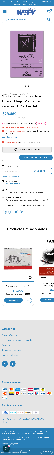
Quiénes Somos (9, 335)
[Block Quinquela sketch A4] (28, 300)
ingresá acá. (44, 437)
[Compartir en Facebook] (10, 213)
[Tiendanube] (10, 445)
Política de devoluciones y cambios (18, 340)
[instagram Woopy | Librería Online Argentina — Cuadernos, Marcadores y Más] (5, 364)
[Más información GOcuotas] (41, 123)
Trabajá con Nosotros (11, 350)
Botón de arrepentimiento (14, 440)
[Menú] (5, 11)
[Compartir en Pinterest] (22, 213)
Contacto (6, 345)
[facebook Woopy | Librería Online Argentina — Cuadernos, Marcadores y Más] (13, 364)
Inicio (4, 94)
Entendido (46, 452)
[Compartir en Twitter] (16, 213)
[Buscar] (49, 20)
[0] (48, 12)
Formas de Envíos (10, 355)
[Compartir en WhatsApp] (5, 212)
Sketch (23, 94)
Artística (13, 94)
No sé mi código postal (10, 176)
